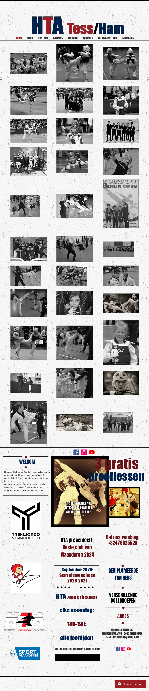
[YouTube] (92, 452)
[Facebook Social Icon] (76, 452)
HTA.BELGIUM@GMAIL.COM (125, 637)
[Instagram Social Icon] (84, 452)
